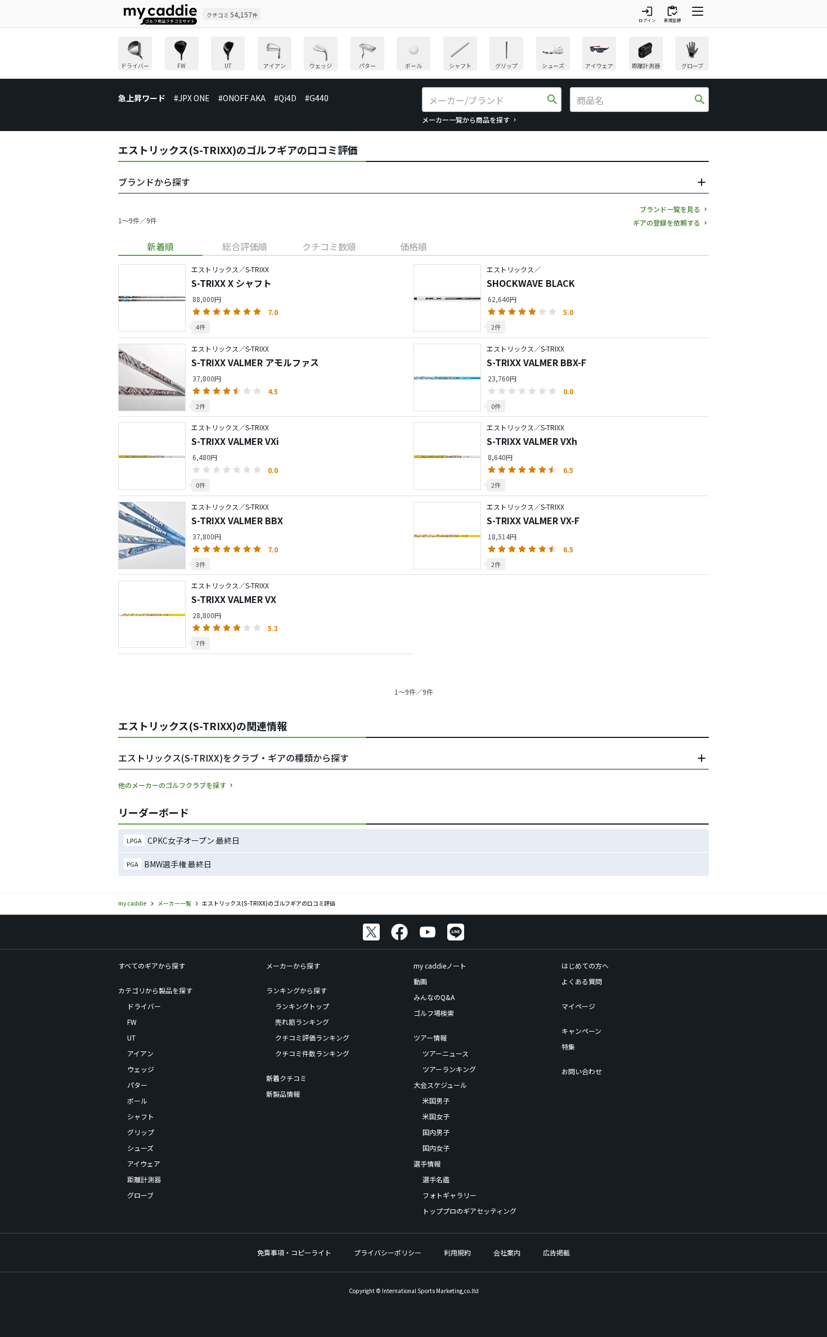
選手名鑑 (436, 1179)
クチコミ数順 (329, 246)
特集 (568, 1046)
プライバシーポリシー (387, 1252)
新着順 (160, 246)
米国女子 (436, 1116)
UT (131, 1037)
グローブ (140, 1195)
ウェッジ (140, 1069)
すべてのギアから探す (151, 965)
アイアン (140, 1053)
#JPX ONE (192, 97)
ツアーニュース (446, 1053)
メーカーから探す (293, 965)
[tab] (160, 246)
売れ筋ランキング (302, 1022)
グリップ (140, 1132)
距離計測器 (144, 1179)
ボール (137, 1100)
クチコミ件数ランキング (312, 1053)
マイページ (578, 1006)
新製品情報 (283, 1094)
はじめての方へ (585, 965)
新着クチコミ (286, 1078)
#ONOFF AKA (242, 97)
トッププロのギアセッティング (469, 1211)
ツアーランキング (449, 1069)
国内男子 (436, 1132)
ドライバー (144, 1006)
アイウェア (143, 1163)
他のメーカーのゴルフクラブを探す (172, 785)
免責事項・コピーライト (294, 1252)
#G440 (317, 97)
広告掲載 (556, 1252)
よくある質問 (581, 981)
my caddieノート (440, 965)
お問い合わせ (581, 1071)
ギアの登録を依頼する (666, 222)
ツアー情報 (430, 1037)
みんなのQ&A (434, 997)
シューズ (140, 1148)
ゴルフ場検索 (434, 1013)
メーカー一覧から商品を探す (466, 119)
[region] (413, 55)
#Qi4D (285, 97)
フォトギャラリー (450, 1195)
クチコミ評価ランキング (312, 1037)
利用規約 (457, 1252)
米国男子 (436, 1100)
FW (132, 1022)
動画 (420, 981)
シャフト (140, 1116)
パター (137, 1085)
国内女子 (436, 1148)
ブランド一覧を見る (670, 209)
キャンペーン (581, 1031)
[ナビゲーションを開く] (697, 14)
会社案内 (506, 1252)
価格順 (413, 246)
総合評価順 (244, 246)
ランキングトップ (302, 1006)
